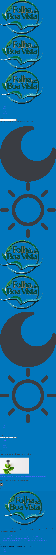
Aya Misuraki (3, 486)
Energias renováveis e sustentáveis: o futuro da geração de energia (23, 476)
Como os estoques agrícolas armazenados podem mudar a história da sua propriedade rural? (22, 538)
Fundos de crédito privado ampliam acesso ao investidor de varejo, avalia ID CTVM (21, 536)
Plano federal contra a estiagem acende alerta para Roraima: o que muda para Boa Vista (21, 542)
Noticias (2, 474)
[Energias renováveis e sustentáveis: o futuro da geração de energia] (14, 466)
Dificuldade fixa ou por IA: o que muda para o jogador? (15, 535)
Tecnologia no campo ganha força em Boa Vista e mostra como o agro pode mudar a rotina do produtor (25, 540)
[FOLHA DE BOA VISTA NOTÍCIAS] (28, 52)
